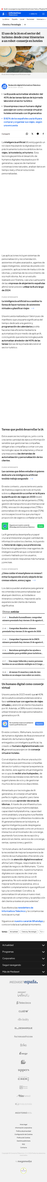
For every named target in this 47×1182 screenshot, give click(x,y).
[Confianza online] (24, 1173)
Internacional (41, 19)
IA (25, 24)
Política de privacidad (23, 1131)
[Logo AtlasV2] (24, 1096)
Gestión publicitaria (23, 1141)
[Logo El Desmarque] (23, 1028)
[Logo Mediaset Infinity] (23, 994)
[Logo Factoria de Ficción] (23, 1037)
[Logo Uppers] (23, 1070)
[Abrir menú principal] (43, 14)
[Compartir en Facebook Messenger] (38, 134)
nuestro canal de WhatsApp (28, 921)
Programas (8, 951)
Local (22, 19)
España (14, 19)
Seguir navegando (11, 965)
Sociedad (30, 19)
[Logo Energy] (23, 1053)
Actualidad (14, 931)
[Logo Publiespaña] (23, 1104)
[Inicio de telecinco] (3, 14)
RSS (23, 1144)
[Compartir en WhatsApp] (27, 134)
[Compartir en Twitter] (32, 134)
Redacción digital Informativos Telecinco (24, 85)
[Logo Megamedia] (25, 1161)
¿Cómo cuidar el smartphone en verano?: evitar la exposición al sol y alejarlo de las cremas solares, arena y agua (22, 577)
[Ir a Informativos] (14, 14)
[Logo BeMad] (23, 1062)
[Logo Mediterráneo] (23, 1113)
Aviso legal (23, 1124)
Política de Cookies (23, 1138)
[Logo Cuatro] (23, 1011)
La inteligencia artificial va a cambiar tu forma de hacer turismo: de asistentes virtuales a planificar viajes (22, 305)
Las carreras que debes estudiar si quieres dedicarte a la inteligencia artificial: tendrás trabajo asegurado (23, 475)
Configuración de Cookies (24, 1134)
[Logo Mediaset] (23, 983)
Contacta (23, 1147)
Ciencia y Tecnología (11, 24)
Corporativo (8, 958)
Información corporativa (23, 1128)
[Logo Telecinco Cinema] (23, 1079)
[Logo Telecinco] (23, 1003)
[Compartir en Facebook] (43, 134)
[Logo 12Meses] (24, 1087)
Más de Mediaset (11, 971)
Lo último (5, 19)
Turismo (43, 931)
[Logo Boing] (23, 1045)
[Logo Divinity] (23, 1020)
